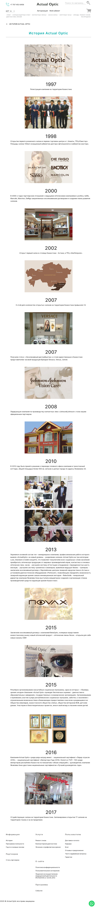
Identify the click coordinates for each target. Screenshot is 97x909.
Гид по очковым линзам (15, 847)
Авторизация (42, 11)
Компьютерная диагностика (46, 844)
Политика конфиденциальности (47, 867)
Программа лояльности (15, 844)
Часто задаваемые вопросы (75, 854)
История (9, 840)
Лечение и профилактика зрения (48, 847)
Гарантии (68, 857)
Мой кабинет (55, 11)
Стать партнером (12, 860)
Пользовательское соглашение (47, 871)
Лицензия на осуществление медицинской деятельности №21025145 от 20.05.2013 (46, 876)
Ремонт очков (40, 840)
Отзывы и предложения (74, 850)
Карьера (68, 844)
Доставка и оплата (72, 840)
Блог (67, 847)
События (38, 891)
